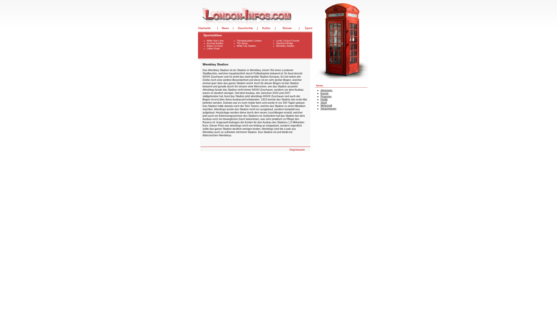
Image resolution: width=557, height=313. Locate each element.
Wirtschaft (326, 105)
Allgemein (326, 90)
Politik (324, 99)
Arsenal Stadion (215, 43)
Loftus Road (213, 48)
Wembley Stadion (285, 46)
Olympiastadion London (249, 40)
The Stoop (242, 43)
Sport (308, 28)
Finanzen (326, 96)
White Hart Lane (215, 40)
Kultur (266, 28)
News (225, 28)
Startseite (204, 28)
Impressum (297, 149)
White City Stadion (246, 46)
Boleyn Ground (215, 46)
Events (324, 93)
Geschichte (245, 28)
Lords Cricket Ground (287, 40)
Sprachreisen (328, 108)
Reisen (287, 28)
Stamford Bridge (284, 43)
